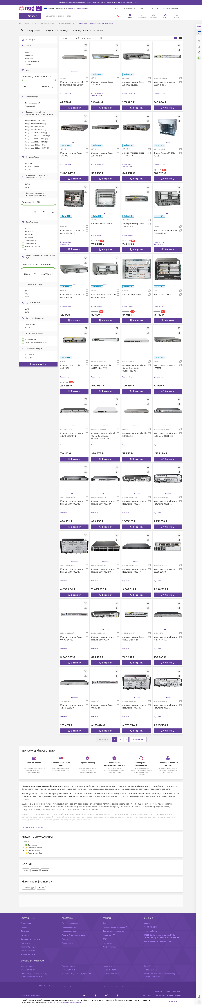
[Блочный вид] (175, 38)
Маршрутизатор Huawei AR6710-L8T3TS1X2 (72, 434)
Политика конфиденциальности (167, 992)
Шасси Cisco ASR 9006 (102, 224)
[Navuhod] (95, 995)
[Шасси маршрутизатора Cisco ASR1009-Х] (74, 198)
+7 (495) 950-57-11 (61, 8)
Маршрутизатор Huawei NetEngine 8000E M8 (165, 502)
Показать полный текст (33, 827)
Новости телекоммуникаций (115, 927)
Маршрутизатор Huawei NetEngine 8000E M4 (134, 502)
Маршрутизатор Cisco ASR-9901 (71, 154)
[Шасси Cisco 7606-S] (136, 269)
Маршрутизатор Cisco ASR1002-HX (133, 154)
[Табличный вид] (180, 38)
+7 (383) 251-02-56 (109, 970)
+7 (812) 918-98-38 (150, 970)
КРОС (105, 939)
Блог (116, 8)
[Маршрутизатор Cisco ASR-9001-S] (136, 198)
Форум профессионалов (113, 931)
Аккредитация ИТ (28, 955)
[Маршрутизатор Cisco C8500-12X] (105, 682)
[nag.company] (84, 995)
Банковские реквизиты (30, 939)
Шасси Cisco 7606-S (131, 294)
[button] (101, 2)
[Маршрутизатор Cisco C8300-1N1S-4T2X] (105, 339)
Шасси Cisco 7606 (162, 294)
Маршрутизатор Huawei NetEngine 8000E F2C (103, 570)
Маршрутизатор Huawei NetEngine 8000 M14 (134, 706)
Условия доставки (69, 931)
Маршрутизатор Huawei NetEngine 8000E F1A (134, 570)
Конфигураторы (109, 947)
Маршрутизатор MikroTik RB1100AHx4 (134, 434)
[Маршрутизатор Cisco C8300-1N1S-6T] (168, 56)
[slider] (22, 80)
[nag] (117, 995)
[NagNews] (106, 995)
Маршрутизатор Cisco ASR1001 (164, 366)
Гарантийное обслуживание (74, 935)
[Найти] (118, 16)
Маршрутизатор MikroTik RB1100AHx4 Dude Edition (72, 83)
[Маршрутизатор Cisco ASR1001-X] (105, 56)
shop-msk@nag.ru (83, 8)
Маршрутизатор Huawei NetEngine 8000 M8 (165, 706)
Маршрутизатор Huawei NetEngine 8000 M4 (103, 638)
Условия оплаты (69, 927)
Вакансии (25, 931)
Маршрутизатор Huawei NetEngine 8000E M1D (165, 434)
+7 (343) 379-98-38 (28, 970)
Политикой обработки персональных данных (65, 1002)
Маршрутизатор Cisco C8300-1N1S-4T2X (102, 366)
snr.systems (107, 943)
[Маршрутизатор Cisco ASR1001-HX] (105, 127)
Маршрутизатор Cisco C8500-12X (102, 706)
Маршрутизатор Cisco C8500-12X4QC (71, 638)
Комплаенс (67, 939)
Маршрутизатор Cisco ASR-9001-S (133, 225)
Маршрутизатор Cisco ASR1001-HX (102, 154)
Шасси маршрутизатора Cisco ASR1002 (72, 296)
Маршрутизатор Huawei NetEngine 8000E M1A (103, 502)
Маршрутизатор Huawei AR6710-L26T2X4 (72, 706)
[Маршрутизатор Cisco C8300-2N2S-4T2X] (136, 614)
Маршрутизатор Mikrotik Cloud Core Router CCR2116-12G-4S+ (134, 368)
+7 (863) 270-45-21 (68, 970)
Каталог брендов (28, 947)
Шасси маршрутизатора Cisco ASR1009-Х (72, 232)
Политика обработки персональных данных (162, 995)
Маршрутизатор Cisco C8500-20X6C (164, 570)
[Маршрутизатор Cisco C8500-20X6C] (168, 546)
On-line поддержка (70, 923)
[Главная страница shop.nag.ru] (30, 8)
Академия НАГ (109, 935)
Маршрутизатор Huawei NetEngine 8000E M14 (72, 570)
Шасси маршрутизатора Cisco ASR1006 (166, 232)
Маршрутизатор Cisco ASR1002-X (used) (133, 83)
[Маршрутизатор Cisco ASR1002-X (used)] (136, 56)
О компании (26, 923)
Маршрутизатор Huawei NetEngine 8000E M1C (72, 502)
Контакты (25, 935)
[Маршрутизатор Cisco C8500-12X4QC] (74, 614)
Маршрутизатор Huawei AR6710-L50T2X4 (165, 638)
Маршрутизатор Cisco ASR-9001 (71, 366)
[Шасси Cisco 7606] (168, 269)
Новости (24, 927)
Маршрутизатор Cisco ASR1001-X (102, 83)
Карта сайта (67, 943)
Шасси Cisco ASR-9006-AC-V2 (165, 154)
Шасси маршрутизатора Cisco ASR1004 (103, 296)
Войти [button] (165, 17)
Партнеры (25, 943)
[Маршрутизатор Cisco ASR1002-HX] (136, 127)
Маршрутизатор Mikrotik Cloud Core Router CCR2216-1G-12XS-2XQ (103, 436)
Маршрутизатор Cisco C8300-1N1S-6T (164, 83)
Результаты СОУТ (28, 951)
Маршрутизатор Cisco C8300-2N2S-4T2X (133, 638)
